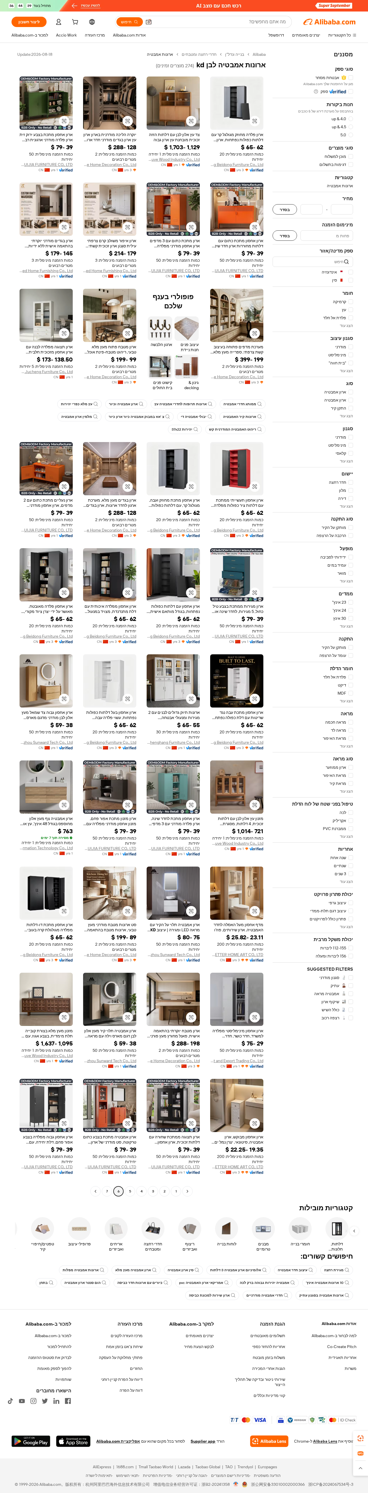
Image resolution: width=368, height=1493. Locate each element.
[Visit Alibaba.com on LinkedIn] (56, 1401)
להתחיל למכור (59, 1346)
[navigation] (313, 623)
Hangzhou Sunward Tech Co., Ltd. (46, 742)
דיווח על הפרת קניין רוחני (122, 1379)
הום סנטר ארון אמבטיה (82, 1283)
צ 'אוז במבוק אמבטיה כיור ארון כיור (136, 417)
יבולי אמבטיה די (193, 417)
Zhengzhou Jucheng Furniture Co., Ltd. (46, 371)
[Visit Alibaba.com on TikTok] (10, 1401)
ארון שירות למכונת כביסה (209, 1295)
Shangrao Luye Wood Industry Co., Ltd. (173, 159)
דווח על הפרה (131, 1390)
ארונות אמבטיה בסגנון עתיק (321, 1295)
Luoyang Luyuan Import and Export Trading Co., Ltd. (236, 1060)
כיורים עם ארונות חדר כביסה (139, 1283)
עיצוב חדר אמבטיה (292, 1270)
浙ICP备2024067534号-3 (330, 1484)
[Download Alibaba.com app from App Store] (73, 1441)
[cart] (74, 22)
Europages (267, 1467)
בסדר (285, 209)
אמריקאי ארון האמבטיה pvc (201, 1283)
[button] (148, 21)
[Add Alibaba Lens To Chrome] (269, 1441)
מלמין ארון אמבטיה (76, 417)
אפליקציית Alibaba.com (118, 1441)
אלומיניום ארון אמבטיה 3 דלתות (235, 1270)
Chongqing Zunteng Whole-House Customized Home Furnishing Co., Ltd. (109, 270)
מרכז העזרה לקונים (127, 1335)
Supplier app (203, 1441)
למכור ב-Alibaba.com (53, 1335)
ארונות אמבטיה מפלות (81, 1270)
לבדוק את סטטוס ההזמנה (49, 1357)
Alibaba (259, 54)
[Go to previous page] (187, 1191)
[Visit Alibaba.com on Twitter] (44, 1401)
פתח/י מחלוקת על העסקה (121, 1357)
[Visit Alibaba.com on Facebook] (67, 1401)
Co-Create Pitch (341, 1346)
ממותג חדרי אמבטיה (239, 404)
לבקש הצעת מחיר (199, 1346)
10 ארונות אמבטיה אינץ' (325, 1283)
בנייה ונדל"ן (234, 54)
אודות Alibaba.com (339, 1323)
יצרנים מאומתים (200, 1335)
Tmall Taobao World (156, 1467)
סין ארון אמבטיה (180, 1270)
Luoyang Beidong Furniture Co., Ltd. (236, 164)
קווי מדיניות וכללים (269, 1395)
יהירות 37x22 (182, 429)
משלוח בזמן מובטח (269, 1357)
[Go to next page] (95, 1191)
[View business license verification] (236, 1484)
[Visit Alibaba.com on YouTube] (21, 1401)
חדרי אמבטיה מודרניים (264, 1295)
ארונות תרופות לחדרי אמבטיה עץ (180, 404)
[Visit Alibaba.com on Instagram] (33, 1401)
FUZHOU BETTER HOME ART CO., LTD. (236, 954)
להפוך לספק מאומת (54, 1368)
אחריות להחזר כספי (268, 1346)
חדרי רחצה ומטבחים (199, 54)
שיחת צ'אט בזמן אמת (124, 1346)
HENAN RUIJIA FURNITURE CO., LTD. (46, 164)
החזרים (136, 1368)
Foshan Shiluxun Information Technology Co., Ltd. (46, 848)
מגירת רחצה (334, 1270)
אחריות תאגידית (342, 1357)
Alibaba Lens (325, 1441)
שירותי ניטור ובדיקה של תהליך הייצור (260, 1382)
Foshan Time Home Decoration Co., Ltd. (109, 164)
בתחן (43, 1283)
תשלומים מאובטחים (267, 1335)
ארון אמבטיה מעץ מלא (133, 1270)
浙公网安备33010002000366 (278, 1484)
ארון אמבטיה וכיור (123, 404)
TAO (229, 1467)
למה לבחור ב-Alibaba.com (334, 1335)
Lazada (184, 1467)
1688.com (125, 1467)
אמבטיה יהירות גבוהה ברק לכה (264, 1283)
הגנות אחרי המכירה (268, 1368)
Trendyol (245, 1467)
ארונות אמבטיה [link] (160, 54)
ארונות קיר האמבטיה (239, 417)
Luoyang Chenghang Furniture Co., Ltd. (173, 742)
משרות (350, 1368)
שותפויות (63, 1379)
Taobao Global (207, 1467)
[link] (360, 1438)
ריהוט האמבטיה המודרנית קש (232, 429)
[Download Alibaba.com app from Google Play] (31, 1441)
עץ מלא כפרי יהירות (76, 404)
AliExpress (102, 1467)
